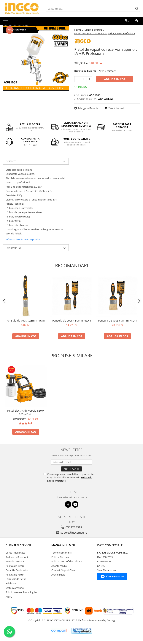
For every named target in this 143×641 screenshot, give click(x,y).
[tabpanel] (36, 58)
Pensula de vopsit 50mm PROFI (71, 320)
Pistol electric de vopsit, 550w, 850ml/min (26, 412)
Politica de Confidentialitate (66, 561)
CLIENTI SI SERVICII (18, 545)
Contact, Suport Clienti (63, 570)
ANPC (9, 596)
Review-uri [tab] (13, 247)
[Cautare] (137, 9)
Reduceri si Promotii (17, 557)
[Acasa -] (21, 8)
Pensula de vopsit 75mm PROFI (117, 320)
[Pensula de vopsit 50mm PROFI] (71, 296)
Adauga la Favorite (87, 108)
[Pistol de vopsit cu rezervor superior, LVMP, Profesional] (36, 58)
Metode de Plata (15, 561)
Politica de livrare (15, 566)
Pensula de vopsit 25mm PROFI (26, 320)
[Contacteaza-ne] (127, 21)
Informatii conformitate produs (23, 239)
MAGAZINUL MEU (63, 545)
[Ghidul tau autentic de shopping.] (59, 631)
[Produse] (6, 22)
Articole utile (58, 574)
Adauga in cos (114, 79)
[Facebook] (68, 504)
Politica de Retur (15, 574)
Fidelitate (11, 583)
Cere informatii (116, 108)
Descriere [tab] (11, 161)
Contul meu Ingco (15, 552)
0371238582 (73, 527)
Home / (79, 30)
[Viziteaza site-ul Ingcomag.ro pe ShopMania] (82, 631)
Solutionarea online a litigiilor (22, 592)
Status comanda (15, 588)
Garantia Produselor (17, 570)
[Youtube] (75, 504)
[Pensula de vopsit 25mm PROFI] (26, 296)
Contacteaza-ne (115, 576)
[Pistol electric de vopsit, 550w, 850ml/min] (26, 386)
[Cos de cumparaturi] (136, 21)
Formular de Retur (16, 579)
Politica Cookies (60, 557)
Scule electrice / (95, 30)
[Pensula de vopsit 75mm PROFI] (117, 296)
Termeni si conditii (61, 552)
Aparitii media (59, 566)
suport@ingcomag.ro (73, 532)
